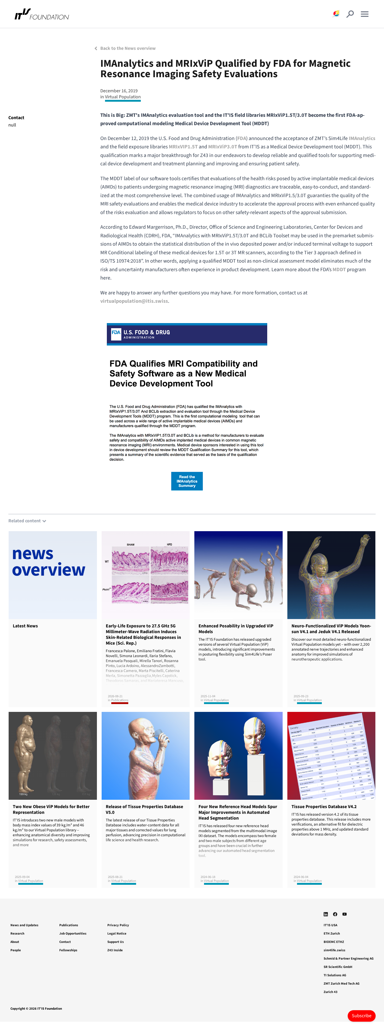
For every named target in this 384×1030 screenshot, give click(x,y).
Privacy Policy (118, 925)
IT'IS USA (330, 925)
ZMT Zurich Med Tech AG (341, 983)
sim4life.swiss (334, 950)
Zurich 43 (331, 992)
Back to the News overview (127, 48)
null (12, 125)
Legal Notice (116, 933)
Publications (68, 925)
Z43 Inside (115, 950)
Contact (65, 942)
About (14, 942)
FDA (241, 138)
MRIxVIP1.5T (183, 146)
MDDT (339, 269)
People (15, 950)
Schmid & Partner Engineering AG (349, 958)
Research (17, 933)
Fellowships (68, 950)
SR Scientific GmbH (338, 967)
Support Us (115, 942)
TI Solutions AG (335, 975)
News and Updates (24, 925)
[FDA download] (238, 404)
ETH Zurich (332, 933)
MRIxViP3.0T (222, 146)
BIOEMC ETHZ (334, 942)
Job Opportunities (72, 933)
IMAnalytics (362, 138)
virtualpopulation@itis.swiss (134, 301)
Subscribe (361, 1016)
